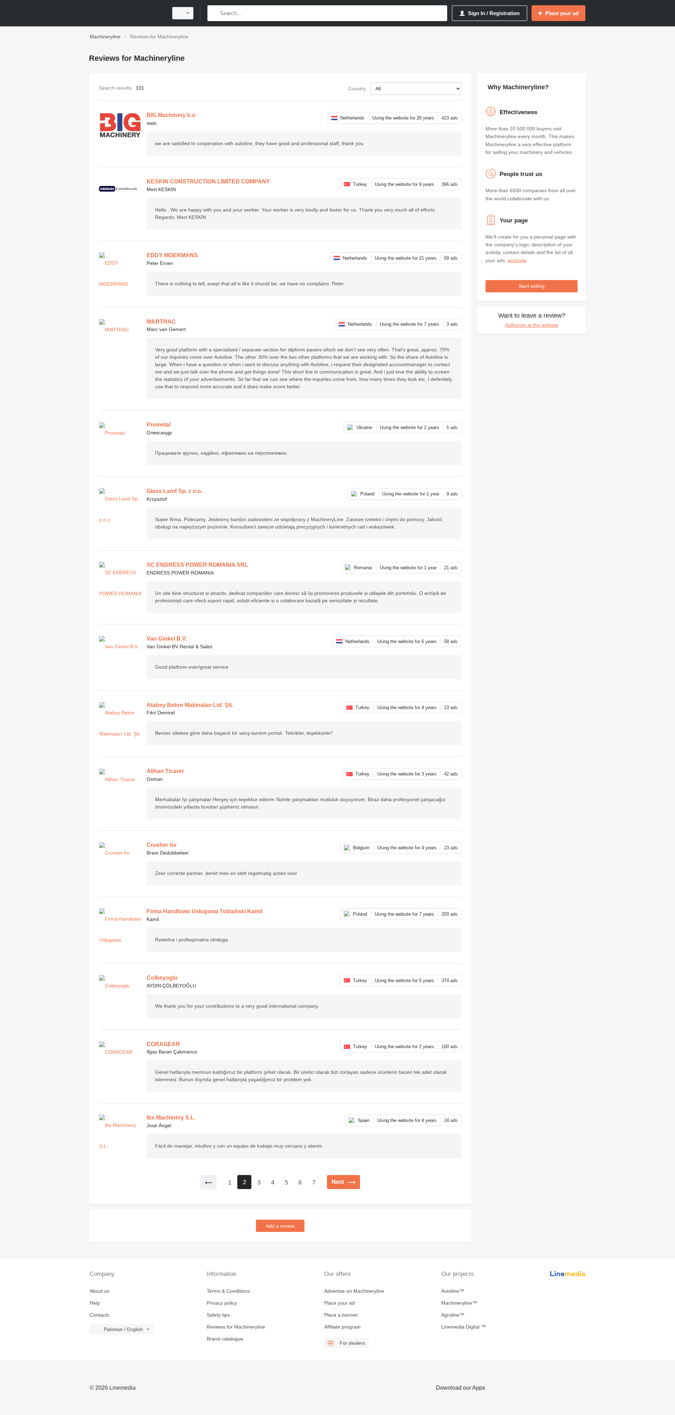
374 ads (450, 980)
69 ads (451, 258)
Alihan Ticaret (165, 771)
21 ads (451, 567)
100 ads (450, 1046)
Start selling (532, 286)
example (517, 260)
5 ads (452, 427)
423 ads (450, 118)
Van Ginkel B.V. (167, 639)
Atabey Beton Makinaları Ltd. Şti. (190, 705)
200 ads (450, 914)
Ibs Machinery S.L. (171, 1118)
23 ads (451, 707)
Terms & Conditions (228, 1291)
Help (95, 1303)
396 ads (450, 184)
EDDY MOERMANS (172, 255)
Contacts (99, 1315)
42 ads (451, 774)
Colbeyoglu (162, 978)
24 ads (451, 1120)
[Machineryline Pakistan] (126, 13)
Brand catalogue (225, 1339)
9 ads (452, 493)
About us (99, 1291)
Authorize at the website (531, 325)
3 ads (452, 324)
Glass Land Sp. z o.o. (174, 491)
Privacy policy (222, 1303)
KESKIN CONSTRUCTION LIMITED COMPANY (208, 181)
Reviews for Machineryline (236, 1327)
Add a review (280, 1226)
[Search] (214, 13)
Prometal (159, 425)
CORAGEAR (163, 1044)
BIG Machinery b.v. (171, 115)
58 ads (451, 641)
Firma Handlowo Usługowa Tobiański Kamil (204, 911)
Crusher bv (161, 845)
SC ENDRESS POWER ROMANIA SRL (197, 565)
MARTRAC (161, 322)
